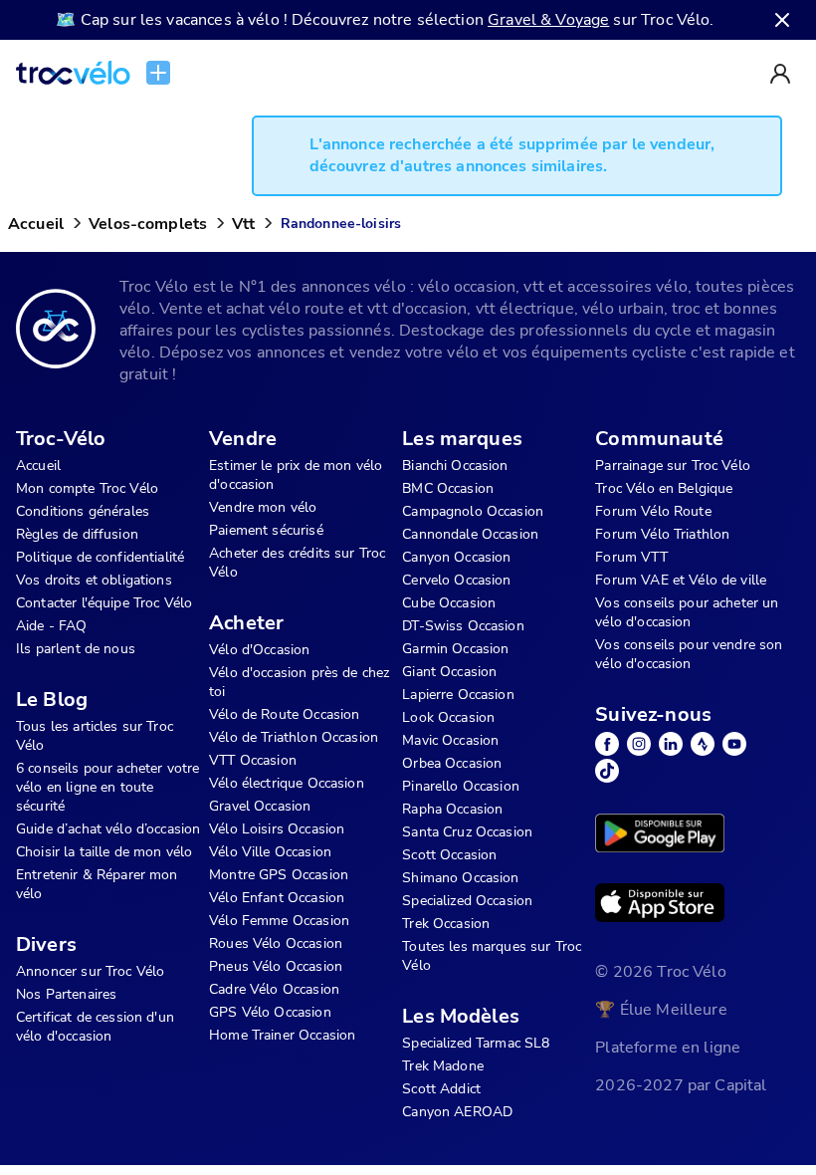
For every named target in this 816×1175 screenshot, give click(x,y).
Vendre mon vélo (262, 507)
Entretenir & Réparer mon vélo (97, 884)
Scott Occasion (449, 854)
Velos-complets (148, 224)
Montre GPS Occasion (278, 874)
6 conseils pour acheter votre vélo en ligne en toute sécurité (107, 787)
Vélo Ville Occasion (270, 851)
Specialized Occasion (467, 900)
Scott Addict (441, 1088)
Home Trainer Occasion (282, 1035)
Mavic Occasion (450, 740)
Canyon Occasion (456, 557)
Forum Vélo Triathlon (662, 534)
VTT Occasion (253, 760)
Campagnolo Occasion (472, 511)
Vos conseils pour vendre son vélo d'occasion (688, 654)
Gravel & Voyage (548, 20)
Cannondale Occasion (470, 534)
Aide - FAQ (52, 625)
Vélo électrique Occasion (286, 783)
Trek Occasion (446, 923)
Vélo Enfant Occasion (276, 897)
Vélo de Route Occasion (284, 714)
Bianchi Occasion (455, 465)
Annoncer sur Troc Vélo (90, 971)
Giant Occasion (449, 671)
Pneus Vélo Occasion (275, 966)
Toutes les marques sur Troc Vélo (491, 956)
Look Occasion (448, 717)
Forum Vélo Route (653, 511)
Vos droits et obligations (94, 580)
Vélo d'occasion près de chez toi (299, 682)
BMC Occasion (448, 488)
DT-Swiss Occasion (463, 625)
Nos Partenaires (66, 994)
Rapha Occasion (452, 809)
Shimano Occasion (460, 877)
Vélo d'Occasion (259, 649)
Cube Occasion (449, 602)
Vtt (243, 224)
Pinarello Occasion (460, 786)
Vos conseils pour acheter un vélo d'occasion (686, 612)
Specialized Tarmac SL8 (475, 1043)
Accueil (36, 224)
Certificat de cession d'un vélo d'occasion (95, 1027)
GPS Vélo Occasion (270, 1012)
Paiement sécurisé (266, 530)
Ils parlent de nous (75, 648)
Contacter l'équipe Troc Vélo (104, 602)
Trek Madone (443, 1066)
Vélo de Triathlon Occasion (293, 737)
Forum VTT (631, 557)
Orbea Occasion (452, 763)
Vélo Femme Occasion (279, 920)
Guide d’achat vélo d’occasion (108, 829)
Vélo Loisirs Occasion (276, 829)
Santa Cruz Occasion (467, 831)
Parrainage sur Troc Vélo (672, 465)
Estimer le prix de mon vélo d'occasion (295, 475)
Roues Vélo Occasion (275, 943)
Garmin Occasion (455, 648)
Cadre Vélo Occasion (274, 989)
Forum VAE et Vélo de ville (680, 580)
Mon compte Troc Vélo (87, 488)
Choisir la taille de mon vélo (104, 851)
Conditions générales (82, 511)
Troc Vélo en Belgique (663, 488)
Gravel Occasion (259, 806)
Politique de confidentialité (100, 557)
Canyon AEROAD (457, 1111)
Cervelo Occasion (456, 580)
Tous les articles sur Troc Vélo (94, 736)
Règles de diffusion (77, 534)
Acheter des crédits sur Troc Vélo (297, 563)
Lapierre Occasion (458, 694)
